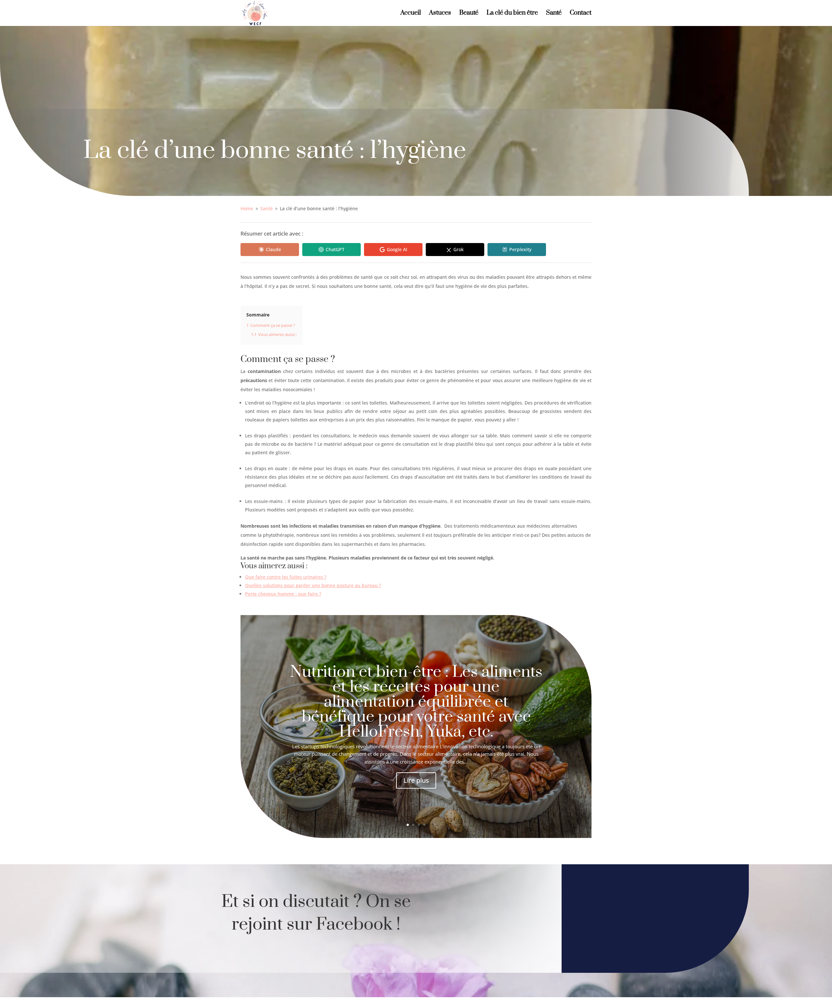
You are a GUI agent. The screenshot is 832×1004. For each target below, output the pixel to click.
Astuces (440, 14)
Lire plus (416, 780)
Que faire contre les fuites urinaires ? (285, 577)
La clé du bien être (512, 14)
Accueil (410, 14)
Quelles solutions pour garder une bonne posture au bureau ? (313, 585)
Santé (554, 14)
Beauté (468, 14)
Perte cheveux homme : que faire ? (283, 594)
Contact (581, 14)
